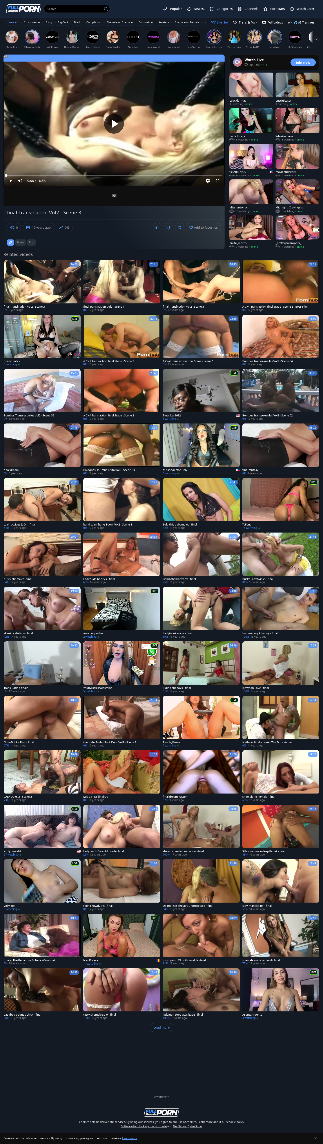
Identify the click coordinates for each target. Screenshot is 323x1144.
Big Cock (63, 22)
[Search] (106, 9)
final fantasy (250, 470)
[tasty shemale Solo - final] (121, 994)
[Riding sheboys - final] (201, 667)
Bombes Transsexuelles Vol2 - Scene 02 (267, 415)
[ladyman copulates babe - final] (201, 994)
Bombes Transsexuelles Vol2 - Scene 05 (29, 415)
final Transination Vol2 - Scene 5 (183, 306)
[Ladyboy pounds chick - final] (42, 994)
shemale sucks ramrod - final (261, 960)
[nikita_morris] (251, 232)
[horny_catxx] (42, 341)
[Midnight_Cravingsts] (297, 196)
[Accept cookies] (315, 1138)
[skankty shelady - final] (42, 613)
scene (20, 242)
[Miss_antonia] (251, 196)
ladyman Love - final (255, 687)
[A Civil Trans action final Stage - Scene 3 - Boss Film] (280, 286)
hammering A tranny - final (260, 633)
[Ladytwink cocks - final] (201, 613)
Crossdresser (32, 22)
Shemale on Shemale (120, 22)
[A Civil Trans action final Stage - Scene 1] (201, 341)
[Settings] (207, 180)
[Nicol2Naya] (121, 940)
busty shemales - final (18, 579)
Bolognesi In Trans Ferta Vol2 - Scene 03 (109, 470)
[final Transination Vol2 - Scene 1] (121, 286)
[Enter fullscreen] (217, 180)
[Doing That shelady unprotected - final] (201, 885)
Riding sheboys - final (177, 687)
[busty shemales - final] (42, 558)
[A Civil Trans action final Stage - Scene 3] (121, 341)
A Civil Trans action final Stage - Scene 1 (188, 361)
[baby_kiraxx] (251, 125)
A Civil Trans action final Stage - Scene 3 (108, 361)
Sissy (49, 22)
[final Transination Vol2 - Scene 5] (201, 286)
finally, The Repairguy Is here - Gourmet (29, 960)
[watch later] (9, 265)
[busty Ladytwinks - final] (280, 558)
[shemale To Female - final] (280, 776)
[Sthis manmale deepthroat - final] (280, 831)
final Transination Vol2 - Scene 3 (24, 306)
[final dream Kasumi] (201, 776)
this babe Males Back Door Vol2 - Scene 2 (109, 742)
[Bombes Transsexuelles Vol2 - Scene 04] (280, 341)
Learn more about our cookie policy (221, 1122)
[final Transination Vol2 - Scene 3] (42, 286)
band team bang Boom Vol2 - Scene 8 (107, 524)
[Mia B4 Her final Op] (121, 776)
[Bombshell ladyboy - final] (201, 558)
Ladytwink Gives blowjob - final (103, 851)
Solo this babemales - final (180, 524)
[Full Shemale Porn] (23, 8)
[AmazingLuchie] (121, 613)
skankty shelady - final (18, 633)
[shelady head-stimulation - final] (201, 831)
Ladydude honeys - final (99, 579)
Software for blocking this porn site (144, 1126)
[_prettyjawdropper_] (297, 232)
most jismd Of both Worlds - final (184, 960)
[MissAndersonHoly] (201, 449)
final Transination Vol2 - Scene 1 (103, 306)
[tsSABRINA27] (251, 160)
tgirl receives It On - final (19, 524)
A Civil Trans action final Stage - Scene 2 (108, 415)
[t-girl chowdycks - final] (121, 885)
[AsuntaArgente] (280, 994)
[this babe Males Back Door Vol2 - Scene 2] (121, 722)
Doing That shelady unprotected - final (188, 905)
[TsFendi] (280, 504)
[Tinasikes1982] (201, 395)
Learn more (129, 1138)
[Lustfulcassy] (297, 89)
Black (77, 22)
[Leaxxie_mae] (251, 89)
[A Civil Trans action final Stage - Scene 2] (121, 395)
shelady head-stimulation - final (183, 851)
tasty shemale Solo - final (99, 1014)
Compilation (93, 22)
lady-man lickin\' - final (257, 905)
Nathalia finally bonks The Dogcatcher (267, 742)
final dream (11, 470)
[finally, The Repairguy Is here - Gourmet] (42, 940)
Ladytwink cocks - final (177, 633)
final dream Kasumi (175, 796)
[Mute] (20, 180)
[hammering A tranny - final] (280, 613)
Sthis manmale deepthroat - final (263, 851)
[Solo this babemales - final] (201, 504)
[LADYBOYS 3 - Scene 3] (42, 776)
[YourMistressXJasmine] (121, 667)
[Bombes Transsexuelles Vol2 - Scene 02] (280, 395)
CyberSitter (195, 1126)
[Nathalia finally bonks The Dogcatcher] (280, 722)
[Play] (114, 124)
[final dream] (42, 449)
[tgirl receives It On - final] (42, 504)
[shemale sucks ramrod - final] (280, 940)
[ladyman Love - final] (280, 667)
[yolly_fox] (42, 885)
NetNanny (179, 1126)
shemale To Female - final (258, 796)
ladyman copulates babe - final (183, 1014)
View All (13, 22)
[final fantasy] (280, 449)
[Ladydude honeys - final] (121, 558)
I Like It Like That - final (19, 742)
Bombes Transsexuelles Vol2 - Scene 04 (267, 361)
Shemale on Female (187, 22)
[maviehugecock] (297, 160)
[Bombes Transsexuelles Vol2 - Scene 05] (42, 395)
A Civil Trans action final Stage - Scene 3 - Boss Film (275, 306)
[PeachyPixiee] (201, 722)
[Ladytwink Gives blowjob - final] (121, 831)
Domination (145, 22)
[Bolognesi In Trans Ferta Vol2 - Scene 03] (121, 449)
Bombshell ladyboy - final (179, 579)
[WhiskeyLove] (297, 125)
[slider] (114, 175)
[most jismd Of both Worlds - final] (201, 940)
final (31, 242)
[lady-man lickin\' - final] (280, 885)
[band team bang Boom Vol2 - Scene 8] (121, 504)
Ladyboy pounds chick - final (22, 1014)
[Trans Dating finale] (42, 667)
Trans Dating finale (16, 687)
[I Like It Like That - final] (42, 722)
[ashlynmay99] (42, 831)
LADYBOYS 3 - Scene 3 (18, 796)
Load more (161, 1027)
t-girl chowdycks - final (98, 905)
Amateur (163, 22)
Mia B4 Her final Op (95, 796)
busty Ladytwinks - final (257, 579)
